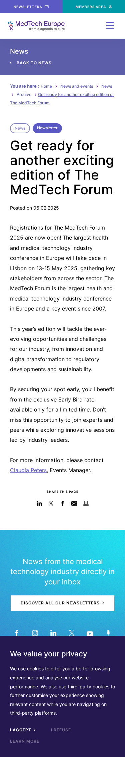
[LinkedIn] (53, 633)
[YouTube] (90, 633)
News (106, 86)
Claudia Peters (28, 470)
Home (46, 86)
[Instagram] (35, 633)
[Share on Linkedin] (39, 503)
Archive (24, 94)
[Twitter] (71, 633)
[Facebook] (16, 633)
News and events (76, 86)
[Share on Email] (74, 503)
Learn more (24, 741)
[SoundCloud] (108, 633)
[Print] (86, 503)
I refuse (61, 729)
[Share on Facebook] (62, 503)
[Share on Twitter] (51, 503)
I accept (21, 729)
